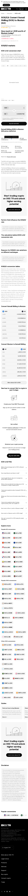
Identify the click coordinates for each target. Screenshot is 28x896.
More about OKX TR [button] (7, 855)
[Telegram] (4, 891)
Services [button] (3, 866)
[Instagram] (7, 891)
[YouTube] (9, 891)
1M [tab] (16, 65)
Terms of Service (16, 799)
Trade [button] (3, 882)
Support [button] (3, 870)
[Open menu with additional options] (26, 9)
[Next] (26, 815)
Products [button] (4, 862)
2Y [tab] (24, 65)
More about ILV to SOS (14, 382)
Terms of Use (10, 796)
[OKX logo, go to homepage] (6, 9)
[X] (2, 891)
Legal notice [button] (5, 859)
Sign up (21, 9)
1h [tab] (3, 65)
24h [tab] (7, 65)
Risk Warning (19, 796)
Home (2, 13)
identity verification (13, 427)
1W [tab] (12, 65)
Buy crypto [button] (4, 874)
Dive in (4, 717)
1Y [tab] (20, 65)
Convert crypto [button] (6, 878)
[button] (17, 9)
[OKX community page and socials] (12, 891)
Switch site (6, 5)
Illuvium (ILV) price (11, 156)
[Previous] (2, 815)
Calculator (9, 13)
